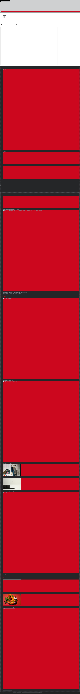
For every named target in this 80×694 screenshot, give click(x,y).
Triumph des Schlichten (7, 463)
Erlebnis (4, 21)
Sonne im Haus (5, 574)
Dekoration (5, 18)
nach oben (2, 693)
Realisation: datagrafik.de (37, 692)
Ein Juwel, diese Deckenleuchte (9, 491)
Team (4, 5)
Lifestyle (4, 15)
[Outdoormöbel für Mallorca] (29, 64)
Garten (4, 17)
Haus (4, 16)
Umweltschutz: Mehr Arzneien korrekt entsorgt (12, 293)
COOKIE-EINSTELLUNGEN (27, 692)
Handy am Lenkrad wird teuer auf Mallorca (11, 209)
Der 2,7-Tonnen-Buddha (7, 151)
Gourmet (4, 19)
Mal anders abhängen (7, 477)
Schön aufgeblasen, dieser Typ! (8, 380)
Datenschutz (19, 692)
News (4, 13)
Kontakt (4, 7)
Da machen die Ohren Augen (8, 179)
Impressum (7, 8)
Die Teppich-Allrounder (7, 690)
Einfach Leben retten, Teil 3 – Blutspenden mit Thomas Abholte (15, 292)
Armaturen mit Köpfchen (7, 165)
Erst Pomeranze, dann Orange (8, 607)
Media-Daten (5, 6)
